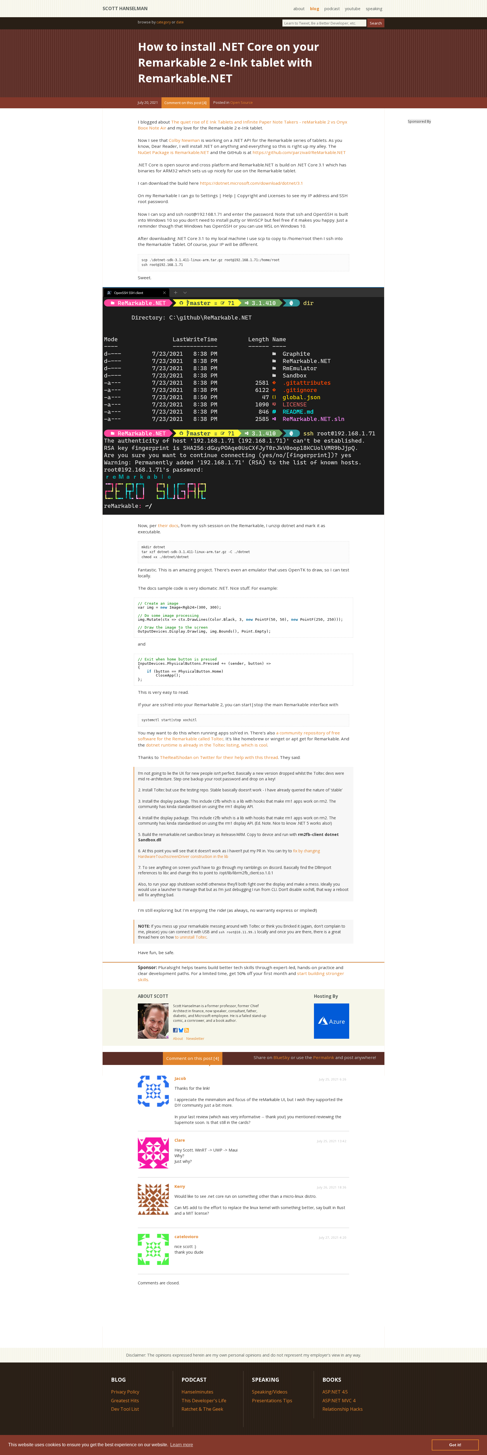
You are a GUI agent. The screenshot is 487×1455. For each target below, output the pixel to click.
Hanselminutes (197, 1392)
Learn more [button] (181, 1444)
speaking (374, 8)
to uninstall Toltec (191, 937)
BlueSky (281, 1057)
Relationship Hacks (342, 1409)
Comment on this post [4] (185, 102)
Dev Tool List (125, 1409)
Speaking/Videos (269, 1392)
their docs (168, 525)
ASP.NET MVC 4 (338, 1400)
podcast (332, 8)
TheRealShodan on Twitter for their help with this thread (219, 757)
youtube (352, 8)
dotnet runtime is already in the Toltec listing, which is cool (206, 745)
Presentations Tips (272, 1400)
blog (314, 8)
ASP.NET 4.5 (335, 1392)
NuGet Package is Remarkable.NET (173, 152)
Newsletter (195, 1038)
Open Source (241, 102)
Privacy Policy (125, 1392)
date (180, 22)
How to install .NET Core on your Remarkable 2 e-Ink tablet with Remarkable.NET (228, 62)
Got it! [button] (455, 1445)
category (163, 22)
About (178, 1038)
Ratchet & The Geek (202, 1409)
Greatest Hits (125, 1400)
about (299, 8)
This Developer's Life (203, 1400)
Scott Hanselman (125, 8)
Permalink (323, 1057)
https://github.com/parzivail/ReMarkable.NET (299, 152)
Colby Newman (184, 140)
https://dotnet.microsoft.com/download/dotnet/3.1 (251, 183)
